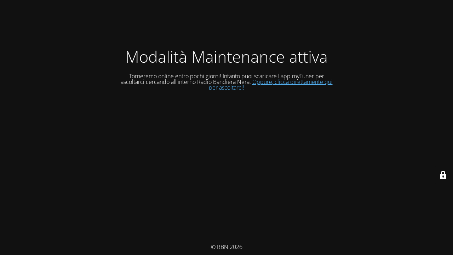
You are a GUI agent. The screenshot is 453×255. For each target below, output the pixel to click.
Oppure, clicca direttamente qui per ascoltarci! (271, 84)
